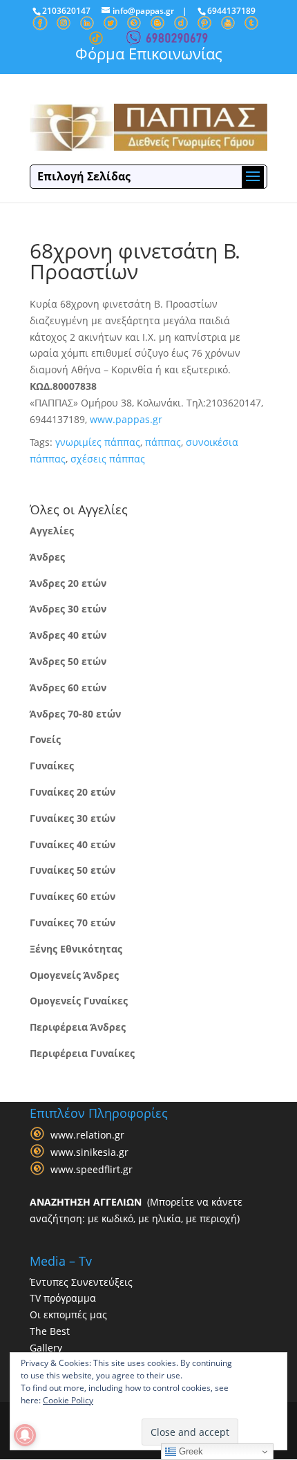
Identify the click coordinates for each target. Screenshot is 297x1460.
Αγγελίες (52, 530)
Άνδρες (47, 556)
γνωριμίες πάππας (97, 442)
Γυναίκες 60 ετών (72, 896)
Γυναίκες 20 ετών (72, 791)
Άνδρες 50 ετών (68, 661)
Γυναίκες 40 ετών (72, 844)
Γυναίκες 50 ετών (72, 870)
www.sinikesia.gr (89, 1152)
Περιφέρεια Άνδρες (78, 1026)
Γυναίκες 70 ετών (72, 922)
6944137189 (231, 11)
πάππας (163, 442)
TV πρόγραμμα (63, 1297)
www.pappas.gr (126, 419)
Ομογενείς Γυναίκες (79, 1000)
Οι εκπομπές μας (68, 1314)
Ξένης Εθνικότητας (76, 948)
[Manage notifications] (25, 1435)
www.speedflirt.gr (91, 1169)
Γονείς (45, 739)
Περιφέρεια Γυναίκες (82, 1053)
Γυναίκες (52, 765)
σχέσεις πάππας (107, 458)
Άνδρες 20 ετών (68, 583)
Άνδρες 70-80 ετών (75, 713)
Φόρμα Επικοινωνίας (148, 53)
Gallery (46, 1347)
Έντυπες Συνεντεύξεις (81, 1282)
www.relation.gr (87, 1134)
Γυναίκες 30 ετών (72, 818)
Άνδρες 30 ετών (68, 608)
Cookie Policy (68, 1400)
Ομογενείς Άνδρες (74, 975)
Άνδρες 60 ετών (68, 687)
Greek (189, 1451)
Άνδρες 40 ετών (68, 635)
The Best (50, 1331)
